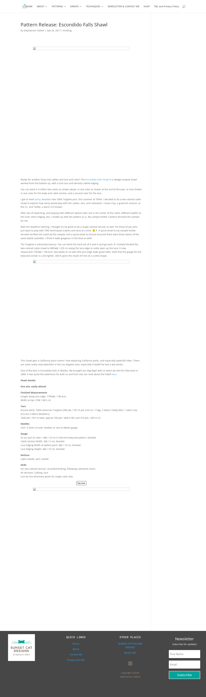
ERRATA (74, 6)
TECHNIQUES (93, 6)
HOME (29, 6)
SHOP (147, 6)
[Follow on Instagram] (130, 663)
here (114, 374)
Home (75, 643)
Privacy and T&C (76, 659)
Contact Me (76, 654)
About (76, 649)
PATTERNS (57, 6)
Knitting (67, 30)
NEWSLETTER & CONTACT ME (123, 6)
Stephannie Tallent (34, 30)
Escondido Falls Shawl (97, 179)
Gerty (38, 199)
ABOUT (40, 6)
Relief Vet (130, 652)
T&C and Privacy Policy (166, 6)
